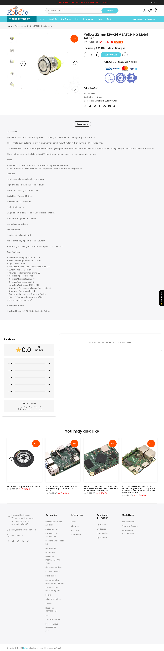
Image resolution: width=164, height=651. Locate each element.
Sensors (48, 603)
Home (41, 19)
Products (75, 530)
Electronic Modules (53, 567)
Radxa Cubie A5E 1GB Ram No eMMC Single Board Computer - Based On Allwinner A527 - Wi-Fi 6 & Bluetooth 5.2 (138, 489)
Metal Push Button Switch (106, 101)
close (11, 3)
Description (82, 124)
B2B (77, 19)
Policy (100, 19)
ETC (47, 631)
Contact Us (88, 19)
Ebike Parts (50, 552)
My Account (102, 537)
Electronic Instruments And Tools (52, 560)
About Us (53, 19)
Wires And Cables (53, 599)
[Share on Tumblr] (100, 106)
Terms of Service (130, 526)
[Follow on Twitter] (13, 541)
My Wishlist (101, 524)
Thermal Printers (52, 619)
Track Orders (102, 533)
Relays (48, 595)
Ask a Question (91, 88)
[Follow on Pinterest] (28, 541)
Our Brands (66, 19)
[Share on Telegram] (104, 106)
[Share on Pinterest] (95, 106)
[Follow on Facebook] (8, 541)
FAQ (109, 19)
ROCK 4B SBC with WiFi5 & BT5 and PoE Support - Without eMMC (61, 488)
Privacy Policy (128, 521)
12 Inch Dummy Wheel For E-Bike (23, 486)
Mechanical (50, 576)
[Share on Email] (109, 106)
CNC (47, 615)
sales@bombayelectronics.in (145, 19)
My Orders (101, 529)
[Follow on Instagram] (18, 541)
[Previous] (23, 63)
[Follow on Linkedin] (23, 541)
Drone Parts (50, 548)
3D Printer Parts (52, 529)
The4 (58, 648)
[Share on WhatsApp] (114, 106)
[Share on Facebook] (85, 106)
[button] (29, 363)
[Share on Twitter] (90, 106)
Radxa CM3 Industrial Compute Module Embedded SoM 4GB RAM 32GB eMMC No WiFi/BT (101, 488)
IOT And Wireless (52, 571)
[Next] (75, 63)
